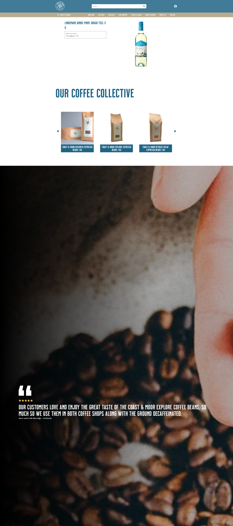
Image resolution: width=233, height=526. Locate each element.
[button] (175, 131)
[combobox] (117, 6)
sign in (72, 36)
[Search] (144, 6)
